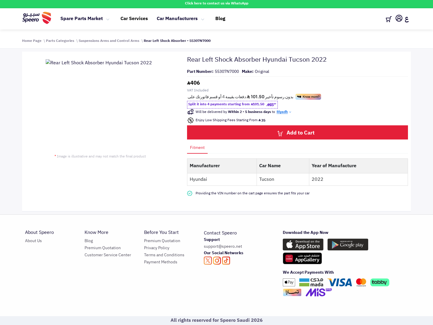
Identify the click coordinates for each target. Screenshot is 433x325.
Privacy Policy (156, 248)
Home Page (32, 40)
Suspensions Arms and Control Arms (109, 40)
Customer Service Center (108, 255)
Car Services (134, 18)
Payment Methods (160, 262)
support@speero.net (223, 246)
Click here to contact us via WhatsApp (216, 3)
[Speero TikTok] (226, 261)
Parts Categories (60, 40)
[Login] (399, 19)
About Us (33, 241)
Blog (220, 18)
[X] (208, 261)
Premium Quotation (103, 248)
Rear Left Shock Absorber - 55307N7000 (177, 40)
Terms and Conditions (164, 255)
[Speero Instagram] (217, 261)
